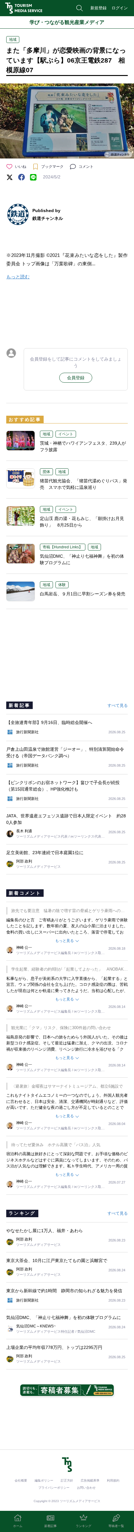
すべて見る (118, 705)
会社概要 (21, 1480)
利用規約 (113, 1480)
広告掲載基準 (90, 1480)
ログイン (120, 8)
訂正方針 (67, 1480)
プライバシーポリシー (53, 1487)
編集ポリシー (44, 1480)
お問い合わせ (86, 1487)
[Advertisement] (67, 312)
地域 (13, 39)
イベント (65, 434)
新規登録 (98, 8)
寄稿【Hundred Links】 (63, 547)
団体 (46, 472)
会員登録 (75, 377)
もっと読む (18, 276)
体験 (62, 585)
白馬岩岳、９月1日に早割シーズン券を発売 (82, 593)
